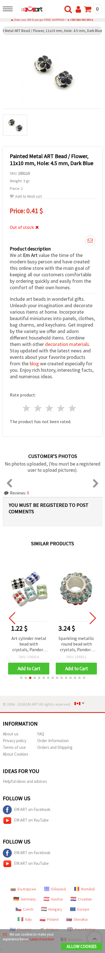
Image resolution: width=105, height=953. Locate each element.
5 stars (72, 408)
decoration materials (67, 344)
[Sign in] (79, 9)
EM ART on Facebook (32, 809)
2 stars (38, 408)
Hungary (55, 909)
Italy (28, 919)
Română (88, 889)
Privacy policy (14, 740)
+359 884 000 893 (80, 20)
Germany (28, 899)
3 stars (49, 408)
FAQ (40, 734)
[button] (21, 678)
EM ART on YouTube (31, 820)
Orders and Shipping (55, 747)
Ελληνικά (58, 889)
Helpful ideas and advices (25, 781)
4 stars (61, 408)
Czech (28, 909)
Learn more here (42, 939)
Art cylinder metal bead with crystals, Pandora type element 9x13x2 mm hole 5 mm (28, 644)
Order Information (53, 740)
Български (27, 889)
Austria (57, 899)
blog (34, 363)
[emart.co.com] (29, 10)
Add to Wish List (28, 196)
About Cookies (15, 754)
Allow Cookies (82, 946)
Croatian (85, 899)
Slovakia (81, 919)
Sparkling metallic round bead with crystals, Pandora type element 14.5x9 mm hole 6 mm (76, 644)
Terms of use (14, 747)
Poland (53, 919)
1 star (26, 408)
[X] (5, 934)
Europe (83, 909)
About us (10, 734)
